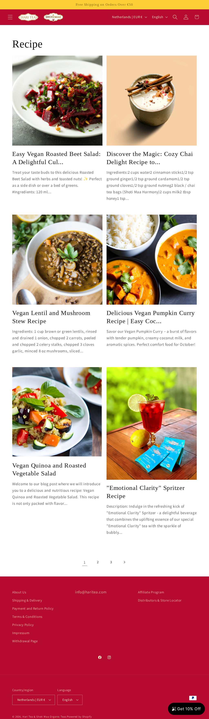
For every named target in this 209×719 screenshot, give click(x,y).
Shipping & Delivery (27, 600)
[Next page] (124, 562)
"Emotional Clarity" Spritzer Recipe (146, 491)
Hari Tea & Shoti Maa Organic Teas (44, 716)
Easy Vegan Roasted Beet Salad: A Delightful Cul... (56, 158)
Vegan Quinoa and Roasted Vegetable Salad (49, 469)
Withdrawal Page (25, 641)
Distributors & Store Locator (160, 600)
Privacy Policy (23, 624)
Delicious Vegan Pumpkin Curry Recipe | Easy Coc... (151, 317)
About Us (19, 592)
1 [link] (85, 562)
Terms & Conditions (27, 616)
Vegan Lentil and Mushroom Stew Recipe (51, 317)
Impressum (20, 633)
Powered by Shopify (79, 716)
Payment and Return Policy (33, 608)
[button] (10, 17)
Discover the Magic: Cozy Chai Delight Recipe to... (150, 158)
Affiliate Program (151, 592)
